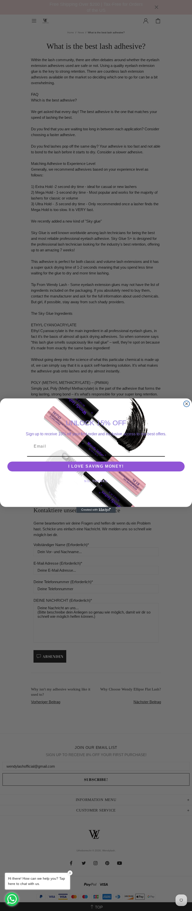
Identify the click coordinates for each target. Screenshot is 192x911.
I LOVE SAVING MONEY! (96, 466)
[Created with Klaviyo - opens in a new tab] (96, 510)
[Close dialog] (187, 404)
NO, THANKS (96, 481)
